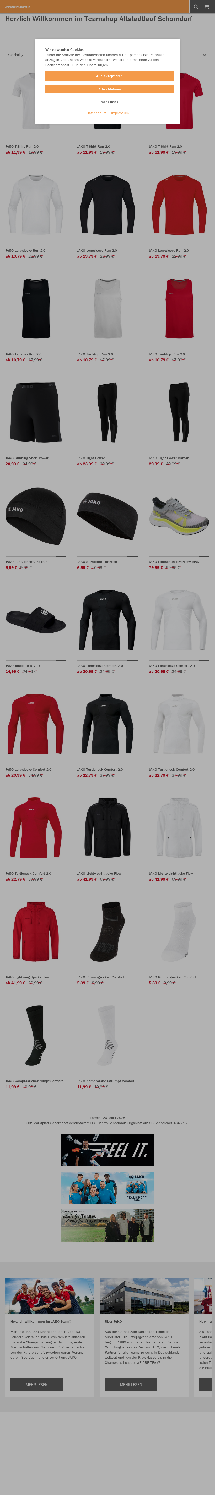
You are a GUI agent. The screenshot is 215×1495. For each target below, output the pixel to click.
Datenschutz (96, 113)
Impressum (120, 113)
